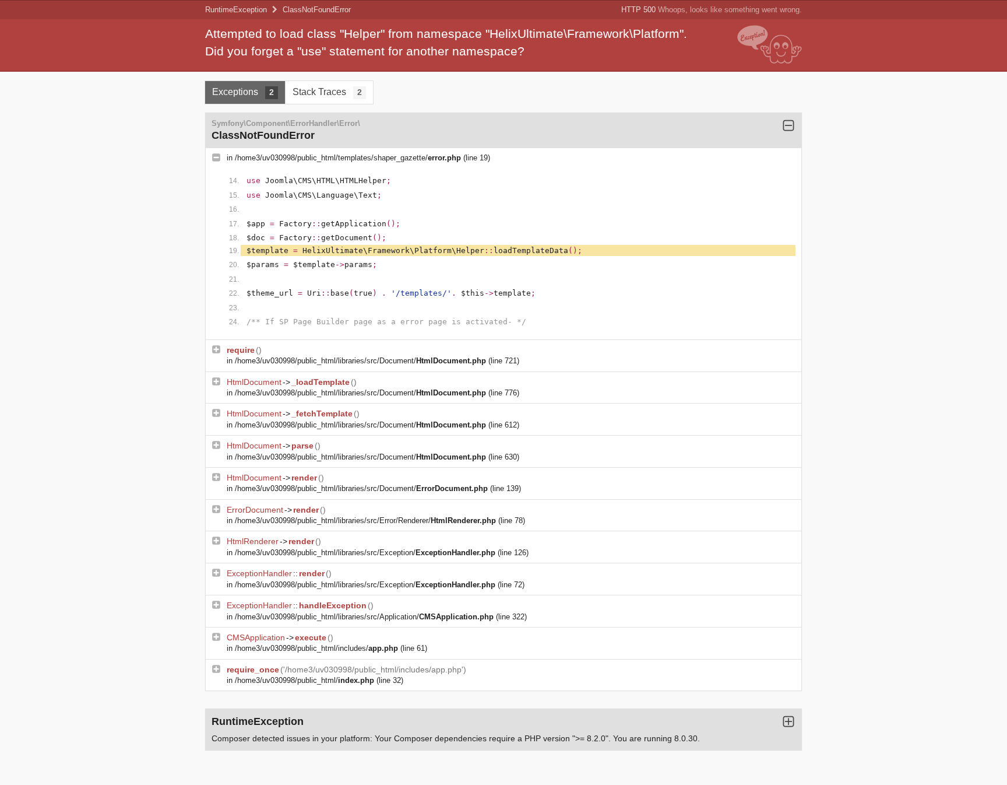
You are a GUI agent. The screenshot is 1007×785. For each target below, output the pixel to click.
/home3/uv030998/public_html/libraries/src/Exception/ (365, 552)
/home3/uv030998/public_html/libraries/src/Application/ (364, 616)
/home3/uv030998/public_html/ (304, 680)
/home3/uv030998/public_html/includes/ (316, 648)
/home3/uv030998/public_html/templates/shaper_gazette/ (348, 157)
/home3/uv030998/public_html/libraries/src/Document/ (360, 360)
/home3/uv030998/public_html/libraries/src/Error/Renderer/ (365, 520)
